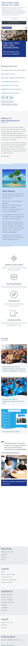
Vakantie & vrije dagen (7, 594)
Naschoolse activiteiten (7, 582)
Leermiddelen (4, 607)
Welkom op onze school (7, 622)
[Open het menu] (26, 28)
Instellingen (14, 18)
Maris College (6, 548)
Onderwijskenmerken (6, 577)
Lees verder (5, 156)
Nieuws (3, 559)
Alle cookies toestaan (14, 23)
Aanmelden (4, 628)
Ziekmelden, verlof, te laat (9, 85)
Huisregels (4, 605)
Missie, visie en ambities (7, 552)
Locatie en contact (7, 101)
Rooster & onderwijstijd (7, 600)
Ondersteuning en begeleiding (8, 580)
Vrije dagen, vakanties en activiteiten (13, 78)
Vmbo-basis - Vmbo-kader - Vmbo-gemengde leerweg (11, 45)
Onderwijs (5, 568)
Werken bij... (4, 557)
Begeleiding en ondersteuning (11, 89)
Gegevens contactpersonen (10, 93)
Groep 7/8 (4, 619)
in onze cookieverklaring (18, 12)
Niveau (3, 572)
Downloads (4, 610)
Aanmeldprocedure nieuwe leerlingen (13, 70)
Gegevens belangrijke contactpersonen (11, 640)
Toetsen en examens (6, 597)
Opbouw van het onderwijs (8, 574)
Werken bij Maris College (9, 104)
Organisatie (4, 554)
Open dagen (4, 625)
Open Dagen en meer (8, 74)
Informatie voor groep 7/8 (9, 82)
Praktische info (7, 591)
